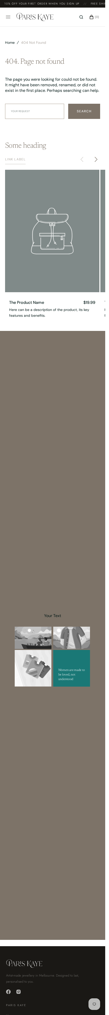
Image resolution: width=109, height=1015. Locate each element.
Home (10, 42)
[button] (81, 17)
